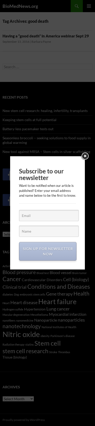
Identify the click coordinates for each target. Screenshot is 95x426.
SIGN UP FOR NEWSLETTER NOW (48, 251)
